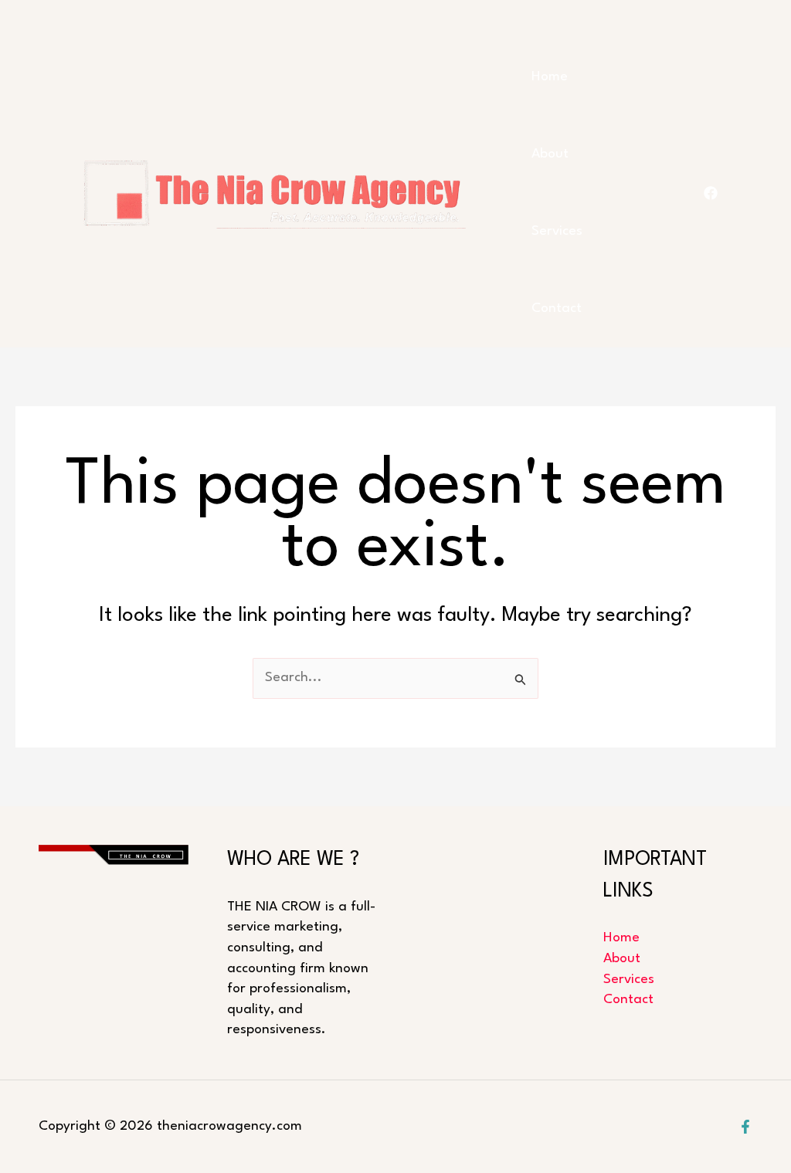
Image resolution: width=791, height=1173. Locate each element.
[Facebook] (745, 1127)
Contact (556, 308)
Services (556, 231)
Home (549, 76)
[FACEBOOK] (711, 193)
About (550, 154)
